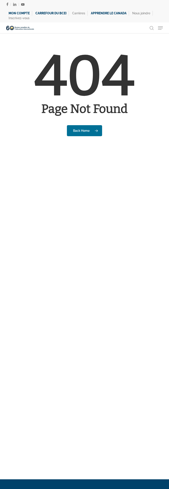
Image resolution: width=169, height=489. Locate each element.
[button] (160, 28)
